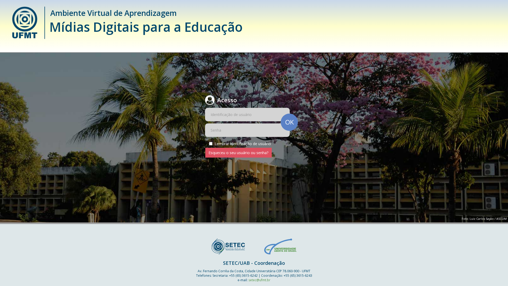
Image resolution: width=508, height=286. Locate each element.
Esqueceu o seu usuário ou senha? (238, 152)
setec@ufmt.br (259, 280)
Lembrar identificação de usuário (243, 143)
